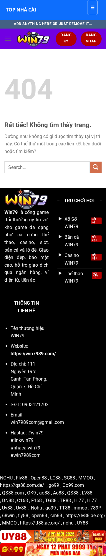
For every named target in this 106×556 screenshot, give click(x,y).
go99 (54, 485)
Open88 (39, 478)
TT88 (64, 508)
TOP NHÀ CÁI (21, 9)
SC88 (69, 478)
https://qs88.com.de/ (22, 485)
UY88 (82, 523)
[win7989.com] (33, 39)
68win (8, 515)
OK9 (31, 493)
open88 (39, 515)
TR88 (65, 500)
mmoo (80, 508)
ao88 (44, 493)
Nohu (36, 508)
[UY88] (53, 536)
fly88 (23, 515)
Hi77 (79, 500)
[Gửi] (96, 167)
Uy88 (7, 508)
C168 (22, 500)
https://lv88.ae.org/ (85, 515)
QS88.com (13, 493)
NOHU (6, 478)
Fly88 (21, 478)
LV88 (87, 493)
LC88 (55, 478)
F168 (36, 500)
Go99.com (73, 485)
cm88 (56, 515)
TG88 (51, 500)
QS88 (73, 493)
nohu (68, 523)
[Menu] (7, 38)
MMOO (85, 478)
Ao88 (58, 493)
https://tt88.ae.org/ (40, 523)
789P (95, 508)
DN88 (8, 500)
